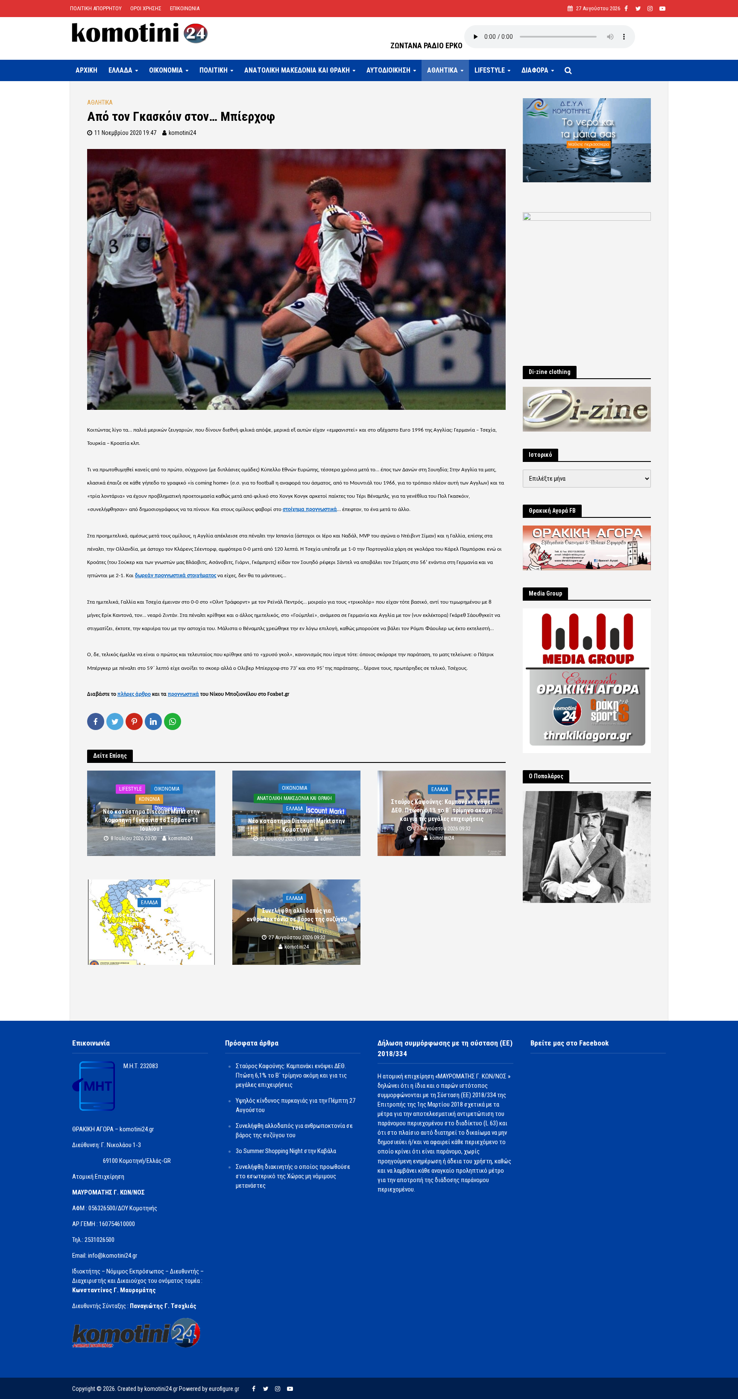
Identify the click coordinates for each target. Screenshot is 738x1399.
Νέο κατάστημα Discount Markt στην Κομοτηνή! (296, 825)
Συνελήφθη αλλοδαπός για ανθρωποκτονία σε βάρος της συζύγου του (296, 919)
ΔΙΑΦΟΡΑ (534, 70)
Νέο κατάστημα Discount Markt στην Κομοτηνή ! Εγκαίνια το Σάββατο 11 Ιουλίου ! (151, 820)
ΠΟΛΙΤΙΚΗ (213, 70)
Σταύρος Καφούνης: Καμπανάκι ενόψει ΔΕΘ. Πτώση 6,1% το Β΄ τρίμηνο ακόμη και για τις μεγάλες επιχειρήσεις (441, 810)
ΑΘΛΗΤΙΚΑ (442, 70)
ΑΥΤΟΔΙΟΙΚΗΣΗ (388, 70)
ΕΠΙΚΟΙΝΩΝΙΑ (184, 8)
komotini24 (182, 132)
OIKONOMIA (166, 70)
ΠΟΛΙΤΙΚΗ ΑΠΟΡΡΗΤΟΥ (96, 8)
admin (327, 839)
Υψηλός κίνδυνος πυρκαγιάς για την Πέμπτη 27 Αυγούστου (151, 919)
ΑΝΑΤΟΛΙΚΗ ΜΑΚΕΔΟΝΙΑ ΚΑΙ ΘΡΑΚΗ (297, 70)
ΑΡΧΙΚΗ (86, 70)
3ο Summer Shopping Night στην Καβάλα (286, 1151)
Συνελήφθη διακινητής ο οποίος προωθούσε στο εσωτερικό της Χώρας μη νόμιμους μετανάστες (293, 1176)
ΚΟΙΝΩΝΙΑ (149, 799)
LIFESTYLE (489, 70)
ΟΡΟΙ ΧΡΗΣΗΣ (145, 8)
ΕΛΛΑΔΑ (120, 70)
